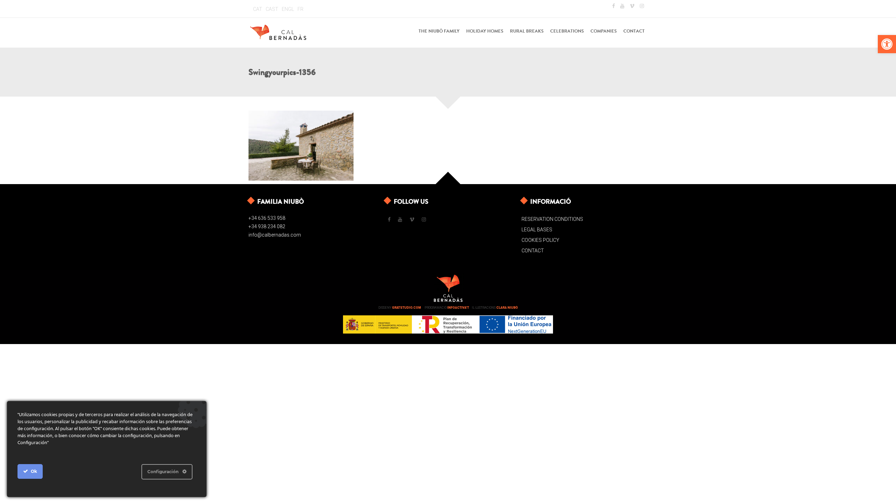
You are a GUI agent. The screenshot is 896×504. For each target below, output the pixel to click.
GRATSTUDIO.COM (406, 307)
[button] (887, 44)
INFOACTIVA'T (458, 307)
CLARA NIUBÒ (507, 307)
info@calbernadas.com (274, 235)
